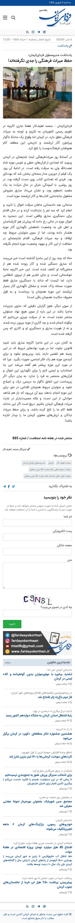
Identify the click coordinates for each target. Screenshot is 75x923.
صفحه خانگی (64, 546)
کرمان (51, 463)
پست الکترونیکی (62, 531)
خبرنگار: (23, 449)
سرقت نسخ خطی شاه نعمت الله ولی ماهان (50, 470)
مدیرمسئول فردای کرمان (34, 463)
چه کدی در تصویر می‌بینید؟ (56, 607)
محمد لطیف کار (64, 463)
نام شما (68, 517)
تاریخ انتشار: (43, 40)
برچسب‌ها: (60, 455)
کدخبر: (68, 40)
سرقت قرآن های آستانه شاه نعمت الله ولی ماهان (47, 476)
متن (69, 560)
